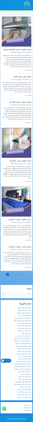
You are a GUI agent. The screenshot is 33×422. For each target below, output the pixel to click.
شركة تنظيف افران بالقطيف (24, 310)
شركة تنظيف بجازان (26, 333)
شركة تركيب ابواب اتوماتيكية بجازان (22, 366)
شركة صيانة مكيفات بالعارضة (24, 351)
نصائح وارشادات (21, 104)
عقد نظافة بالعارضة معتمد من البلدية (22, 338)
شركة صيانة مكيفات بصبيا (25, 356)
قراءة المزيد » (28, 70)
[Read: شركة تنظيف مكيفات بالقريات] (16, 201)
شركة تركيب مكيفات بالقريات (19, 246)
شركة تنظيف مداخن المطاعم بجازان (17, 49)
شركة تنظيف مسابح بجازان (24, 323)
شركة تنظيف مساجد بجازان (24, 371)
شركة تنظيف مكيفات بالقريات (19, 219)
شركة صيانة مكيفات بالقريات (24, 348)
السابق (22, 274)
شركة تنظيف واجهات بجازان (24, 308)
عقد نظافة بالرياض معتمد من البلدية (22, 318)
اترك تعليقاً (28, 52)
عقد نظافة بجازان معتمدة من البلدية (22, 369)
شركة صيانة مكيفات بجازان (24, 376)
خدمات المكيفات (21, 249)
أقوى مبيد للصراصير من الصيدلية (23, 346)
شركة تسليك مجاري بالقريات (20, 102)
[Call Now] (3, 361)
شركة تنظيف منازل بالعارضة (20, 161)
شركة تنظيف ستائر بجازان (25, 379)
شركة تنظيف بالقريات (26, 374)
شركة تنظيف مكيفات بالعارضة (23, 313)
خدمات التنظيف (21, 52)
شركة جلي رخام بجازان (22, 76)
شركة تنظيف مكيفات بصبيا (24, 359)
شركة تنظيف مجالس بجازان (24, 325)
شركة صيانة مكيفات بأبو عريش (23, 353)
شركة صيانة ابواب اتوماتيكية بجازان (22, 364)
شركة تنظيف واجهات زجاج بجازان (23, 382)
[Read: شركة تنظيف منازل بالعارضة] (16, 142)
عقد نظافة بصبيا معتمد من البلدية (23, 343)
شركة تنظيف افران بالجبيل (24, 315)
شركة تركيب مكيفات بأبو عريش (23, 361)
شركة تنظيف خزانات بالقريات (24, 336)
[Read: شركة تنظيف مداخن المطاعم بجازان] (16, 31)
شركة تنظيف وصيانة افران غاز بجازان (22, 320)
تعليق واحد (28, 163)
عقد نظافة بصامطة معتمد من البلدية (22, 341)
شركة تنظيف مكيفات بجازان (24, 328)
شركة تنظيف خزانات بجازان (24, 330)
